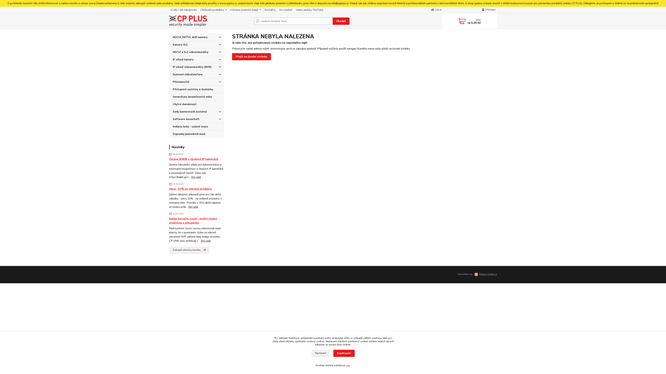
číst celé (196, 177)
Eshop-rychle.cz (488, 274)
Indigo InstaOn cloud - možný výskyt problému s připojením (193, 221)
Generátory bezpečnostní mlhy (192, 97)
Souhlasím (344, 353)
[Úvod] (210, 21)
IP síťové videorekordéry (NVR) (192, 67)
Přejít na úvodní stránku (251, 57)
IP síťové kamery (183, 59)
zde (348, 365)
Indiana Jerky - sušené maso (190, 126)
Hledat (341, 21)
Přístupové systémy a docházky (193, 89)
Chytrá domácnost (185, 104)
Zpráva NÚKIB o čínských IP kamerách (193, 159)
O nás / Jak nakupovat (183, 10)
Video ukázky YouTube (309, 10)
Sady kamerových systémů (190, 111)
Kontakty (270, 10)
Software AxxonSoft (186, 119)
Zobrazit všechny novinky (187, 250)
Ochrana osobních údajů (244, 10)
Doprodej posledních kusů (189, 134)
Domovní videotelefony (188, 74)
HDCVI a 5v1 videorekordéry (190, 52)
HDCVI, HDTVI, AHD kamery (190, 37)
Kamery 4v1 (180, 44)
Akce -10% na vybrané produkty (190, 189)
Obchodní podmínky (212, 10)
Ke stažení (285, 10)
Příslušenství (181, 82)
